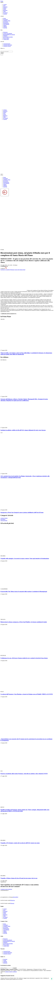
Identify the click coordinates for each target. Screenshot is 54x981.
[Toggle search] (2, 175)
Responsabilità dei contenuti (9, 34)
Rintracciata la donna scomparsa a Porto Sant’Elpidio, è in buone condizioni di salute (24, 622)
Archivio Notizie (4, 518)
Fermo (4, 18)
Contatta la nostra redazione (6, 889)
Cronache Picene (6, 43)
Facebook (5, 959)
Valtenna (5, 26)
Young (4, 9)
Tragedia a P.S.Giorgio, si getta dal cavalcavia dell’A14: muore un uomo (20, 843)
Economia (5, 6)
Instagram (5, 962)
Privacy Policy (6, 38)
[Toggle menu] (2, 54)
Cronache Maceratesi (7, 44)
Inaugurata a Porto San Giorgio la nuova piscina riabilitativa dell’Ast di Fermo (22, 512)
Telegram (12, 903)
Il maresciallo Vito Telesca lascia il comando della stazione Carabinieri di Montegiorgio (24, 591)
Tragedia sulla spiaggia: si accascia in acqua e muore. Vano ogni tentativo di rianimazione (25, 558)
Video (4, 11)
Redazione (5, 32)
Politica (4, 8)
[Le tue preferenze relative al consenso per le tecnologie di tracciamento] (51, 978)
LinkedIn (5, 961)
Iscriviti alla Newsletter (8, 36)
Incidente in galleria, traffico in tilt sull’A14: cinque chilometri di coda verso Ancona (23, 430)
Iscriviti (15, 968)
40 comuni (5, 12)
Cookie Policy (6, 39)
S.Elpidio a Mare (6, 20)
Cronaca (5, 4)
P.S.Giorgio (5, 21)
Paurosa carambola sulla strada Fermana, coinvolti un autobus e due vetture (24, 773)
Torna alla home (4, 520)
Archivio (5, 13)
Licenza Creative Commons (11, 971)
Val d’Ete (5, 27)
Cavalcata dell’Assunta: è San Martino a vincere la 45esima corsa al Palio (27, 694)
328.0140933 (15, 897)
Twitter (4, 960)
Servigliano (3, 519)
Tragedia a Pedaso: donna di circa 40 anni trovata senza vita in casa (19, 878)
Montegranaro (6, 23)
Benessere (5, 10)
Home (2, 1)
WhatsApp (12, 900)
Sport (4, 5)
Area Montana (6, 24)
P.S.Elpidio (5, 19)
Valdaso (4, 25)
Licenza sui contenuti (7, 33)
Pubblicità (5, 35)
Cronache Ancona (7, 46)
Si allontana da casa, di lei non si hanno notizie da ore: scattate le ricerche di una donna (24, 658)
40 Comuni (5, 118)
